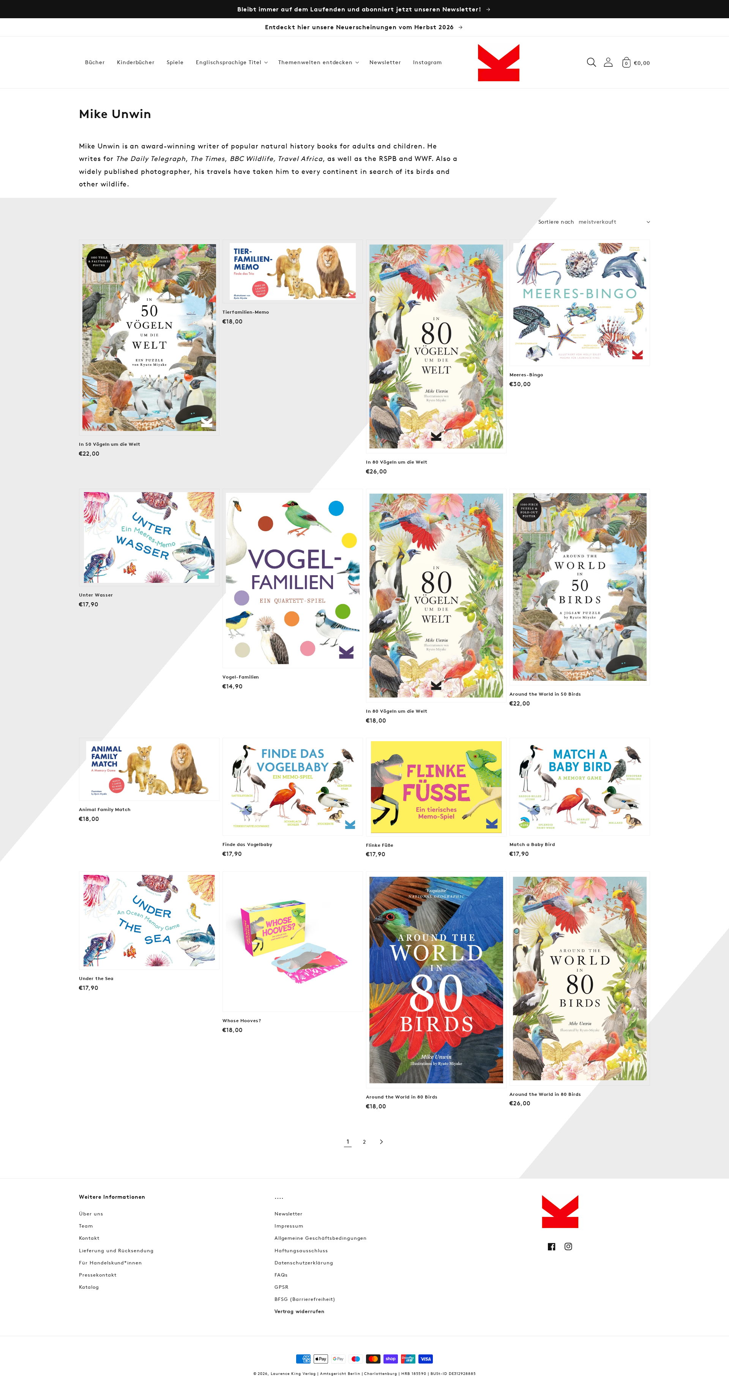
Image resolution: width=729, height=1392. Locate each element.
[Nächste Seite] (381, 1142)
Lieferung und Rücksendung (116, 1250)
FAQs (281, 1275)
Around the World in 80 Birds (402, 1097)
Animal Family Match (105, 809)
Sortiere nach (556, 221)
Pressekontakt (97, 1275)
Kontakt (89, 1238)
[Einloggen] (608, 62)
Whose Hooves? (241, 1020)
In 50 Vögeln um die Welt (109, 444)
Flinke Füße (379, 845)
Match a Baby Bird (532, 844)
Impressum (289, 1226)
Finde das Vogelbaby (247, 844)
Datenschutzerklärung (304, 1262)
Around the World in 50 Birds (545, 694)
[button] (231, 62)
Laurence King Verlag (293, 1373)
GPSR (282, 1287)
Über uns (91, 1214)
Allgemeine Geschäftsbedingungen (321, 1238)
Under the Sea (96, 978)
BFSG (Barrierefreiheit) (305, 1299)
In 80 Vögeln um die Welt (397, 462)
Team (86, 1226)
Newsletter (289, 1214)
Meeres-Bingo (526, 374)
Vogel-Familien (240, 677)
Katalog (89, 1287)
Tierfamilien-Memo (245, 312)
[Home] (498, 62)
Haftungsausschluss (301, 1250)
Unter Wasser (96, 595)
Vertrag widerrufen (300, 1311)
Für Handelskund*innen (110, 1262)
